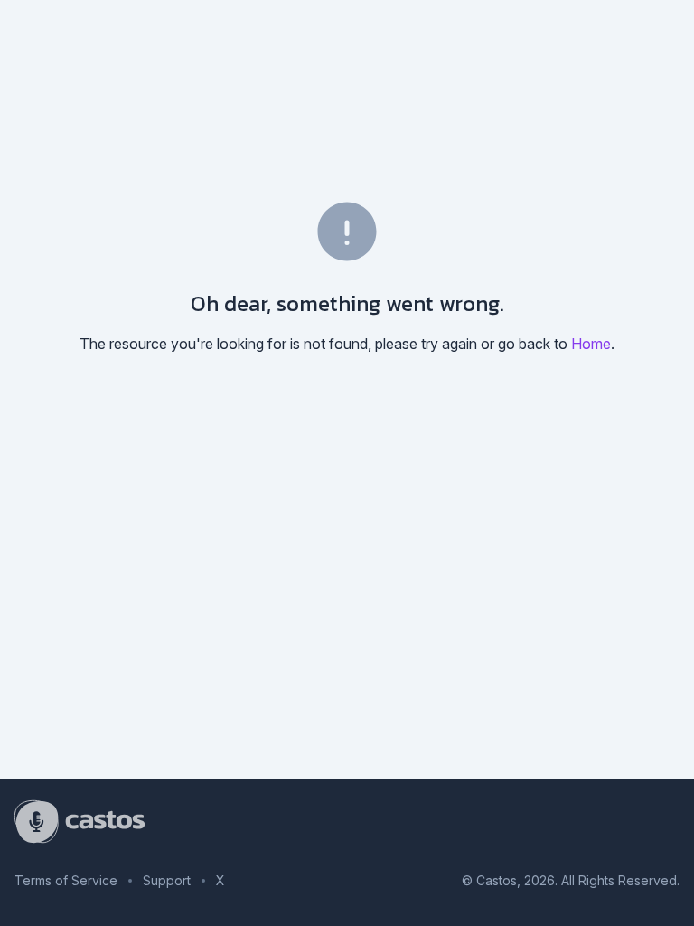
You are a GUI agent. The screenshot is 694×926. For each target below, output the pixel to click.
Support (167, 880)
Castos (496, 880)
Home (591, 344)
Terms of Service (65, 880)
